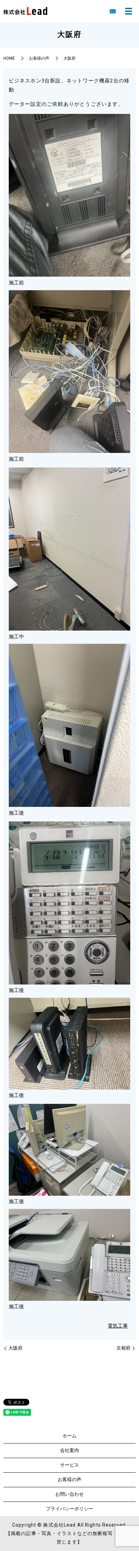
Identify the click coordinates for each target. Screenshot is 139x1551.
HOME (9, 58)
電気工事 (118, 1326)
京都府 (123, 1348)
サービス (69, 1465)
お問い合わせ (69, 1494)
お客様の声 (39, 58)
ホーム (69, 1435)
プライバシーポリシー (69, 1508)
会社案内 (69, 1450)
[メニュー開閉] (128, 11)
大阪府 (15, 1348)
